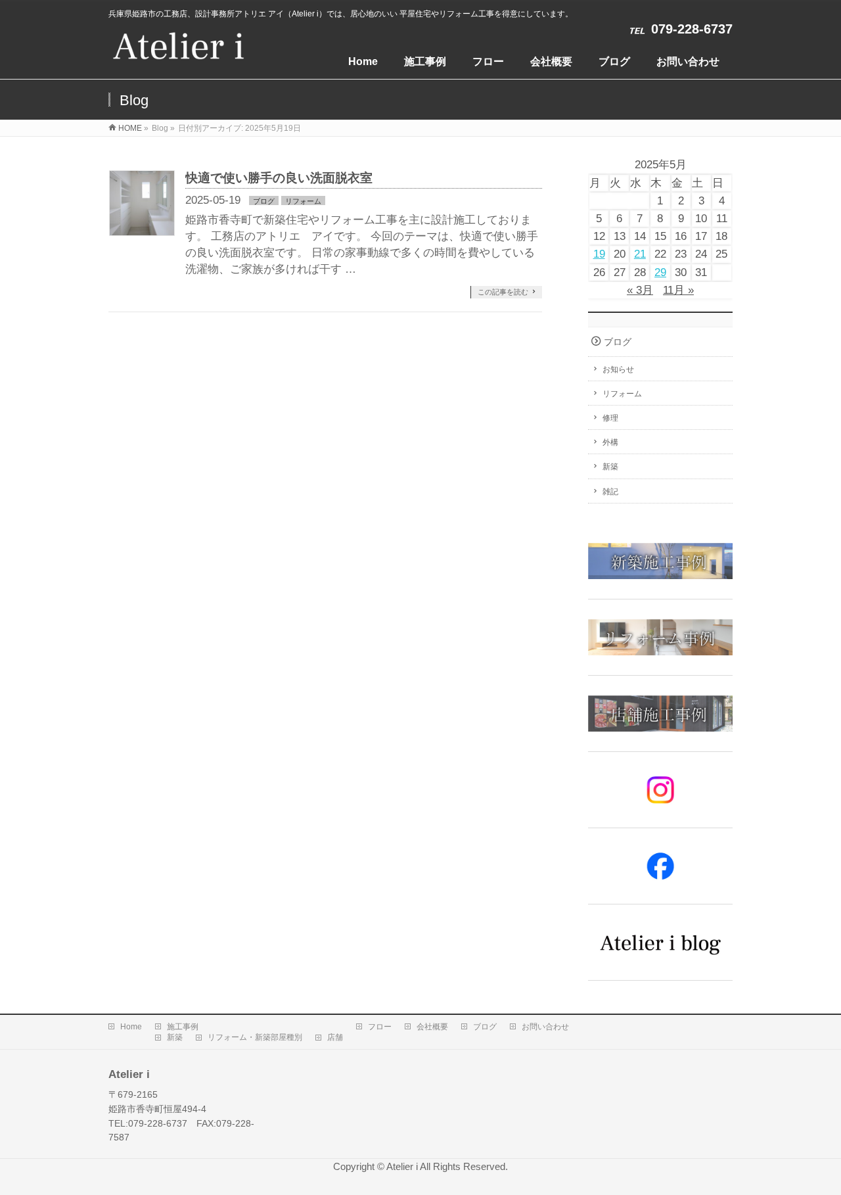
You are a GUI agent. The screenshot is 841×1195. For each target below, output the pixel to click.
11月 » (678, 290)
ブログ (264, 201)
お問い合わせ (545, 1026)
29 (660, 272)
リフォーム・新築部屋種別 (255, 1037)
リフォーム (303, 201)
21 (640, 254)
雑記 (610, 491)
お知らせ (618, 369)
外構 (610, 442)
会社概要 (432, 1026)
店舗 (335, 1037)
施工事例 (182, 1026)
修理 (610, 418)
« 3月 (640, 290)
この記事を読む (503, 292)
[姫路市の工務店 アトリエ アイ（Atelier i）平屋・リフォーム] (178, 52)
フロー (380, 1026)
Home (131, 1026)
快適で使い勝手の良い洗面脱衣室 (279, 178)
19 (599, 254)
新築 (610, 466)
